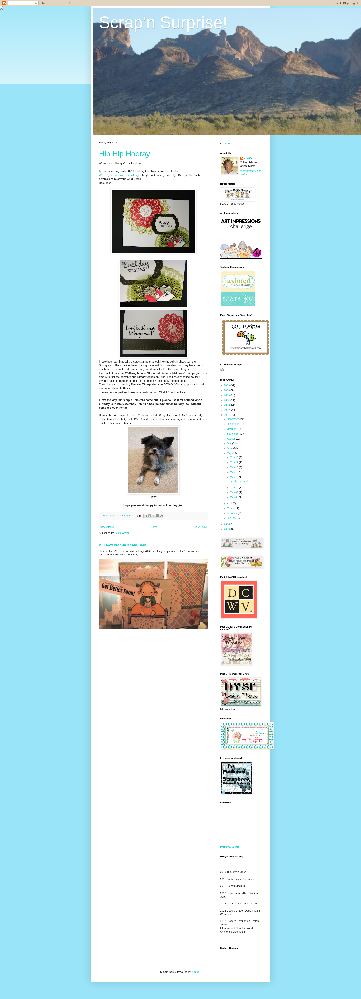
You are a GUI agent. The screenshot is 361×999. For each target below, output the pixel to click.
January (232, 518)
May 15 (234, 472)
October (231, 428)
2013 (227, 405)
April (230, 503)
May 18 (234, 467)
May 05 (234, 497)
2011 (227, 414)
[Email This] (145, 516)
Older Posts (200, 527)
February (232, 513)
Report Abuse (230, 846)
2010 (227, 524)
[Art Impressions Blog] (241, 257)
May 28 (234, 462)
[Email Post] (138, 515)
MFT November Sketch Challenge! (123, 544)
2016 (227, 390)
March (231, 508)
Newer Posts (107, 527)
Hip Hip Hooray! (125, 154)
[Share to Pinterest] (161, 516)
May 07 (234, 492)
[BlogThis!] (149, 516)
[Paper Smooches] (245, 355)
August (231, 438)
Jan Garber (251, 158)
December (233, 419)
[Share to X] (153, 516)
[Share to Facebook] (157, 516)
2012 (227, 409)
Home (154, 527)
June (230, 448)
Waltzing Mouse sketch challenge (119, 175)
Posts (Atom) (121, 533)
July (229, 443)
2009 (227, 529)
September (233, 433)
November (233, 423)
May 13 (234, 477)
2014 (227, 400)
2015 (227, 395)
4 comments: (126, 515)
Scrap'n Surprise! (163, 22)
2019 (227, 385)
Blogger (195, 972)
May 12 (234, 487)
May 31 (234, 457)
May (229, 453)
